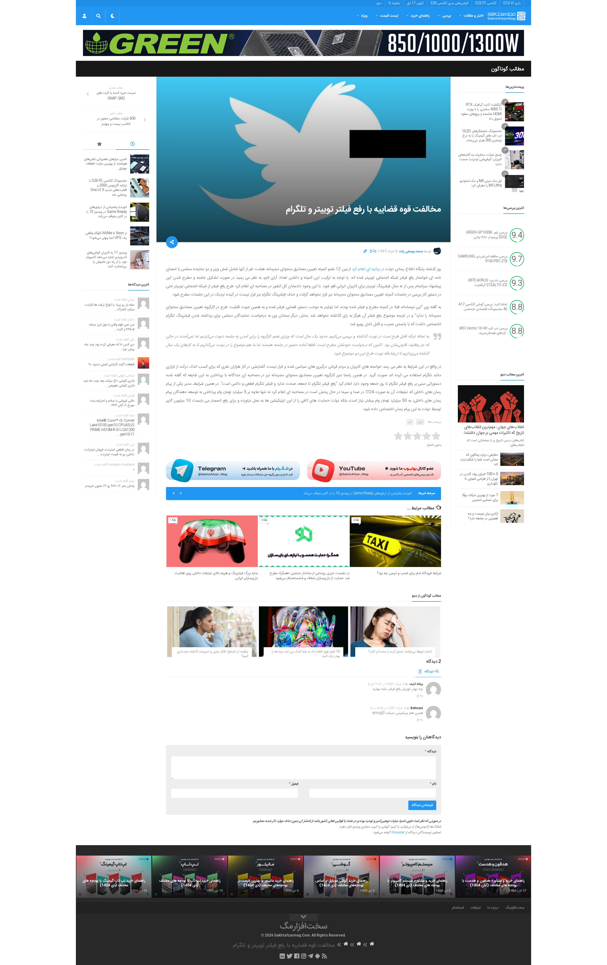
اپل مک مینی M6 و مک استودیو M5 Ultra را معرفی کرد (481, 183)
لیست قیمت (389, 16)
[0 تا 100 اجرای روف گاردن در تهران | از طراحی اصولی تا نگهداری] (512, 478)
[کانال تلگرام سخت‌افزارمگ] (310, 956)
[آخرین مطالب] (132, 145)
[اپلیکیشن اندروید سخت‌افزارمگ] (317, 956)
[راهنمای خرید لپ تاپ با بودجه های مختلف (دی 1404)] (189, 877)
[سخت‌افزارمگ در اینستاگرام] (303, 956)
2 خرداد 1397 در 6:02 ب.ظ (388, 708)
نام (433, 784)
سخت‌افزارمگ (514, 908)
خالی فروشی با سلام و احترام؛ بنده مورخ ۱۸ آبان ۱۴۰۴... (112, 403)
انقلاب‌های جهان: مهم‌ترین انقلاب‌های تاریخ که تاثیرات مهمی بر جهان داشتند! (494, 430)
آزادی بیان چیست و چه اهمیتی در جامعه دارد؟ (483, 516)
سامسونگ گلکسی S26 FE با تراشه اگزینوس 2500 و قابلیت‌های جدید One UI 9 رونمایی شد (108, 188)
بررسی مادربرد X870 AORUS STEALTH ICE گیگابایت (487, 283)
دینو (379, 3)
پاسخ (420, 695)
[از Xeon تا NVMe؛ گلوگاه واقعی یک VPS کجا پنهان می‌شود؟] (139, 235)
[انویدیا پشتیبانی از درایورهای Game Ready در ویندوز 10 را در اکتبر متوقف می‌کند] (139, 212)
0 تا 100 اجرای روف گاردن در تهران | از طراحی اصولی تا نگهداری (479, 479)
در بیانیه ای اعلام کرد (367, 269)
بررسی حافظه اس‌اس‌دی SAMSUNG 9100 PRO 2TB (482, 259)
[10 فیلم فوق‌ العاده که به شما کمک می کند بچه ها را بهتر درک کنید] (303, 631)
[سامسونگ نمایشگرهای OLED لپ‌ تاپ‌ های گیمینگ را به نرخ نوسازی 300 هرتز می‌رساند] (514, 135)
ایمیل (293, 784)
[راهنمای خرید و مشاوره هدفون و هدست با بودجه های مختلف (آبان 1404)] (493, 877)
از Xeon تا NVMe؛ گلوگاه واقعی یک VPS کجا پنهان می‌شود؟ (106, 235)
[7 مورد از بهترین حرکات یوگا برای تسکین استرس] (512, 497)
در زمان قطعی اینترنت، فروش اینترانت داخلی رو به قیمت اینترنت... (109, 452)
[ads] (303, 43)
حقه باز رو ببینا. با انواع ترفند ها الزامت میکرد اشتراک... (109, 307)
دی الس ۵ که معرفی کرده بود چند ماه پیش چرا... (109, 347)
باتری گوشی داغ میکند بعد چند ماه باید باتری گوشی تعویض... (108, 383)
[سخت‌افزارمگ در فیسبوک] (296, 956)
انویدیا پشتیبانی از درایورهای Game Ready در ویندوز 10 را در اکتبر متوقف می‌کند (357, 493)
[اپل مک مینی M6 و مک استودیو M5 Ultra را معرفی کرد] (514, 183)
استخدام (458, 908)
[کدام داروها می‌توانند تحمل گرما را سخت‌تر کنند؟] (395, 631)
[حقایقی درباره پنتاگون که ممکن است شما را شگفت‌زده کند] (512, 459)
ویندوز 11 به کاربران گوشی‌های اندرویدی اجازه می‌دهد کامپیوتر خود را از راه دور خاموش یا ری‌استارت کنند (106, 260)
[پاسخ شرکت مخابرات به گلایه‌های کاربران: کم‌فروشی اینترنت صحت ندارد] (514, 159)
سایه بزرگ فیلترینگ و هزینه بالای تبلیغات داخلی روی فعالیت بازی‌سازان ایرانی (216, 575)
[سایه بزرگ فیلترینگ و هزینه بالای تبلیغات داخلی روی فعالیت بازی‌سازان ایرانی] (212, 541)
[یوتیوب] (374, 470)
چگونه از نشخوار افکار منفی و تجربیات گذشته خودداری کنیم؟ (212, 654)
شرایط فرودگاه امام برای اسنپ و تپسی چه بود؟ (409, 573)
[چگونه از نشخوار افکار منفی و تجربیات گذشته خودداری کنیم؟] (212, 631)
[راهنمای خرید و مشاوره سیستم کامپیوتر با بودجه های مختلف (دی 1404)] (417, 877)
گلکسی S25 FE (485, 3)
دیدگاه (426, 672)
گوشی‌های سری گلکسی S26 (449, 3)
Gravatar (398, 832)
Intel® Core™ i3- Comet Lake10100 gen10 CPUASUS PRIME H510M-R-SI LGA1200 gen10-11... (112, 428)
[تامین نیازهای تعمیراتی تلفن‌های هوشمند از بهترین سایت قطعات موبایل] (139, 164)
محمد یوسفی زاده (411, 251)
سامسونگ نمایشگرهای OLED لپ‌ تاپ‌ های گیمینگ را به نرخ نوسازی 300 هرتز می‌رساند (482, 135)
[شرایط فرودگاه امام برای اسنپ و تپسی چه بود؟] (395, 541)
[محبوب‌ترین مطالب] (99, 145)
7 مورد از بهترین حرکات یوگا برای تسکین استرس (480, 497)
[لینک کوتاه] (365, 251)
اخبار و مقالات (473, 16)
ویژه (364, 16)
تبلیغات (475, 908)
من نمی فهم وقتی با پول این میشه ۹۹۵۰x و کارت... (111, 327)
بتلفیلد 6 (394, 3)
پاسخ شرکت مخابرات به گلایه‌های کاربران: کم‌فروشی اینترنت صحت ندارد (480, 159)
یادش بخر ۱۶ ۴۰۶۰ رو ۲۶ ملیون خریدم (109, 486)
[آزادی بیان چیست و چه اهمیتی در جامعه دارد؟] (512, 516)
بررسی (446, 16)
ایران (420, 422)
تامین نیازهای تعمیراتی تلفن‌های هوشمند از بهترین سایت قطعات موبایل (105, 163)
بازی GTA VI (511, 3)
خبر (410, 422)
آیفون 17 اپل (415, 3)
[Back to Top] (303, 917)
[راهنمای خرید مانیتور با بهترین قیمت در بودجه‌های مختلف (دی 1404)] (265, 877)
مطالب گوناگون (507, 69)
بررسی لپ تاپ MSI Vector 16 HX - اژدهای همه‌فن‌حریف (483, 331)
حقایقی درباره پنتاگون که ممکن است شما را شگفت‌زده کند (479, 459)
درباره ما (493, 908)
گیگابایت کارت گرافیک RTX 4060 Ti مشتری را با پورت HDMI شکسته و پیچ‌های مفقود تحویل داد (481, 112)
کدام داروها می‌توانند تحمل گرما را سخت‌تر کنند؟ (400, 652)
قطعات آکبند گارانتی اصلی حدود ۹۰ (111, 364)
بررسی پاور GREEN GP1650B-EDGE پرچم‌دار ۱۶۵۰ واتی (486, 235)
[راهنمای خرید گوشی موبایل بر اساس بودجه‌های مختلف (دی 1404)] (341, 877)
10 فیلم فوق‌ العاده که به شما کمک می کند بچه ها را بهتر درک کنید (306, 654)
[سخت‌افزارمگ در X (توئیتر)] (289, 956)
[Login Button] (84, 16)
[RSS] (324, 956)
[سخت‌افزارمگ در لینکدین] (282, 956)
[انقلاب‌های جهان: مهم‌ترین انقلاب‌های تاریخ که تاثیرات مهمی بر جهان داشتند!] (491, 403)
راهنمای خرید (420, 16)
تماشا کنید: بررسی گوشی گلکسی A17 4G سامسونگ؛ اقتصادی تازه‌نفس (483, 307)
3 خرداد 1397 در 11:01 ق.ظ (386, 684)
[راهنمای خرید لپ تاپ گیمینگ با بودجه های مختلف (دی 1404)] (113, 877)
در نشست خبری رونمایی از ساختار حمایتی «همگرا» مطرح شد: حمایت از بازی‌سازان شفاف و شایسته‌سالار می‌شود (309, 575)
